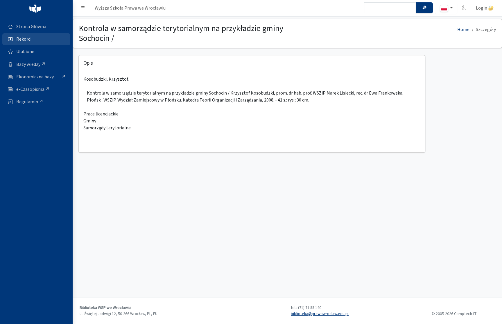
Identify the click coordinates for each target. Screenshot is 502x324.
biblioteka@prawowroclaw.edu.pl (320, 314)
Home (463, 29)
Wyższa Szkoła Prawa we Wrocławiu (130, 8)
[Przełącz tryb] (464, 8)
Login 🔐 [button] (485, 8)
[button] (83, 8)
